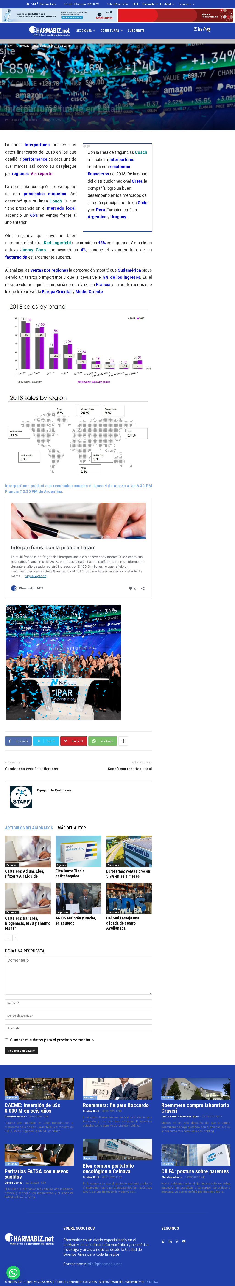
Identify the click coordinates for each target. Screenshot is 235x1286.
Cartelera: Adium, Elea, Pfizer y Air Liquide (24, 874)
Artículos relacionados (29, 827)
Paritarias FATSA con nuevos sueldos (36, 1174)
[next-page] (15, 938)
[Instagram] (195, 28)
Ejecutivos (90, 1097)
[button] (13, 1273)
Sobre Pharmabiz (117, 4)
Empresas (22, 46)
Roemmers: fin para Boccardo (116, 1105)
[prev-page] (8, 938)
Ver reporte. (42, 173)
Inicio (8, 46)
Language (185, 4)
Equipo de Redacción (24, 120)
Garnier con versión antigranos (31, 769)
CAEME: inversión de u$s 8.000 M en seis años (32, 1108)
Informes (168, 1097)
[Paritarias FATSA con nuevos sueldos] (39, 1155)
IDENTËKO (151, 1282)
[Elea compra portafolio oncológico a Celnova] (117, 1149)
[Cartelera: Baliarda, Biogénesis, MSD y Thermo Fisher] (28, 898)
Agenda (61, 865)
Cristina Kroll (91, 1111)
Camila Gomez (13, 1182)
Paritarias (11, 1163)
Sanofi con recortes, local (130, 769)
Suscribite (136, 30)
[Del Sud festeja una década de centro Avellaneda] (129, 898)
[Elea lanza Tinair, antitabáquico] (78, 851)
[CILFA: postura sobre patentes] (195, 1155)
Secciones (84, 30)
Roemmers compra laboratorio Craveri (195, 1108)
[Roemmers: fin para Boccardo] (117, 1089)
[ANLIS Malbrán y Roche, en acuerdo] (78, 898)
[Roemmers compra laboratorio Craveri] (195, 1089)
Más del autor (72, 827)
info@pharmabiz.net (104, 1263)
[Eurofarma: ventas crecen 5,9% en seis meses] (129, 851)
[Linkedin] (200, 28)
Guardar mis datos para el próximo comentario (52, 1040)
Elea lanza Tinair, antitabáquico (70, 873)
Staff (135, 4)
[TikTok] (204, 28)
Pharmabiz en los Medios (158, 4)
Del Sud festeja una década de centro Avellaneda (122, 923)
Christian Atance (15, 1116)
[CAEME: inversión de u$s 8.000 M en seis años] (39, 1089)
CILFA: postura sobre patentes (195, 1171)
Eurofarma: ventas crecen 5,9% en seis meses (128, 874)
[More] (123, 741)
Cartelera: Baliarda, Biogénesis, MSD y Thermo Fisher (27, 923)
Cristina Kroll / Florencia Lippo (180, 1116)
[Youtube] (208, 28)
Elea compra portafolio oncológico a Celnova (108, 1169)
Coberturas (110, 30)
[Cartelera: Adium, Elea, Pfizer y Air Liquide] (28, 851)
